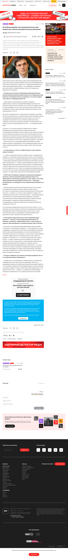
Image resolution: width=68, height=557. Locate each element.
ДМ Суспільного (21, 1)
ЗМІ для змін (5, 470)
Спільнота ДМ (10, 426)
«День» (5, 275)
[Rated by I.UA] (39, 542)
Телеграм (5, 495)
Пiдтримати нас (60, 463)
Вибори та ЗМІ (6, 479)
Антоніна (54, 1)
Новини (20, 5)
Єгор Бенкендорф (12, 338)
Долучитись (23, 318)
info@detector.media (16, 515)
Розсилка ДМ (25, 477)
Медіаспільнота (6, 363)
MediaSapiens (13, 1)
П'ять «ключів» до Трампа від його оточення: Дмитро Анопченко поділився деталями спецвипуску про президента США (55, 101)
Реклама (24, 472)
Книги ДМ (24, 470)
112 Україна (20, 338)
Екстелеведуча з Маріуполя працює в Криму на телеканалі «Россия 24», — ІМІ (55, 76)
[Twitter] (14, 52)
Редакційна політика (26, 466)
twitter (4, 493)
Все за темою (61, 118)
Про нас (24, 464)
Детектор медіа (5, 1)
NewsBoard (5, 474)
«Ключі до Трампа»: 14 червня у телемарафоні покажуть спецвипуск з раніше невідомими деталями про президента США (54, 111)
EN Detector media (46, 1)
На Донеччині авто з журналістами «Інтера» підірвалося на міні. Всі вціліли (55, 92)
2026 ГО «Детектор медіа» (18, 516)
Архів (23, 479)
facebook (5, 492)
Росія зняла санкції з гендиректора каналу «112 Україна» (12, 366)
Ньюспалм (5, 486)
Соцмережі (6, 490)
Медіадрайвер (6, 473)
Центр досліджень (29, 1)
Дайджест (11, 23)
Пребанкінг (5, 472)
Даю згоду (34, 554)
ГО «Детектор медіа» (62, 1)
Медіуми (5, 488)
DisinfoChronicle (38, 1)
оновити (41, 391)
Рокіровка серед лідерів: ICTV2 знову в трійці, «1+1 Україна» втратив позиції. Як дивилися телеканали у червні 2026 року (55, 84)
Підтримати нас (25, 474)
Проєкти (5, 464)
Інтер (5, 338)
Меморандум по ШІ (26, 469)
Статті (25, 5)
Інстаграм (5, 496)
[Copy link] (17, 52)
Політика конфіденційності (28, 467)
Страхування (53, 5)
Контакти (24, 473)
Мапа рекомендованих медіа (9, 485)
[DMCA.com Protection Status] (29, 542)
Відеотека (5, 477)
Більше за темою (49, 69)
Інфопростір (5, 23)
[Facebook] (10, 52)
